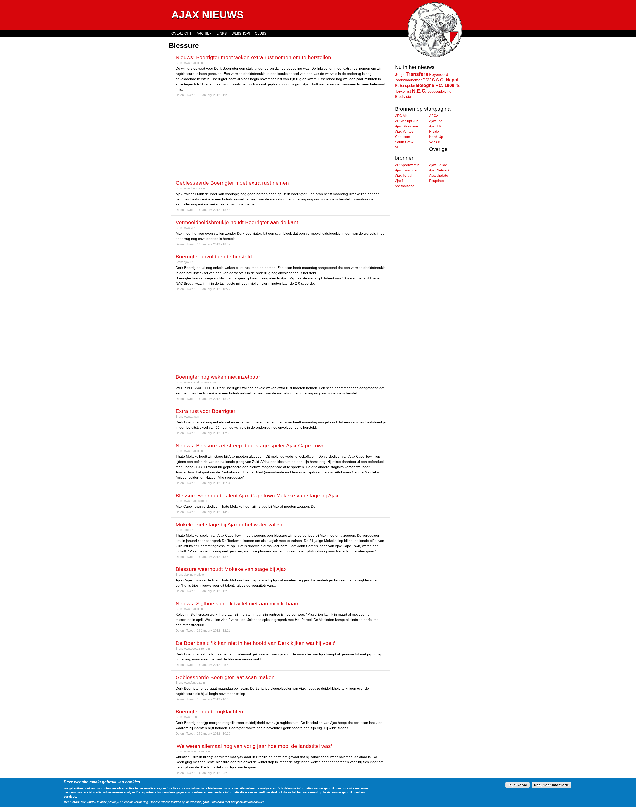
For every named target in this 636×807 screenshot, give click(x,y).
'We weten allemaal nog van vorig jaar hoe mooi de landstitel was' (254, 746)
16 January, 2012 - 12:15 (213, 591)
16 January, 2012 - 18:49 (213, 244)
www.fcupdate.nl (195, 188)
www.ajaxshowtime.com (200, 382)
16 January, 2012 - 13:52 (213, 556)
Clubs (260, 33)
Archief (204, 33)
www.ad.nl (191, 717)
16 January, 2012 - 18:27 (213, 289)
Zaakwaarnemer (408, 80)
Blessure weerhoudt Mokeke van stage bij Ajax (231, 569)
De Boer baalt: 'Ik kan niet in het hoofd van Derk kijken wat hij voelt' (255, 643)
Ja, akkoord (517, 785)
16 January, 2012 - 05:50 (213, 664)
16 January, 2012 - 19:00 (213, 95)
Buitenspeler (405, 85)
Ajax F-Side (438, 165)
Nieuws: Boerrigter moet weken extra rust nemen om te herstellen (253, 57)
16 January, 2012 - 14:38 (213, 512)
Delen (180, 95)
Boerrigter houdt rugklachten (209, 711)
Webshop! (241, 33)
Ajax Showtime (406, 126)
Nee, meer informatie (551, 785)
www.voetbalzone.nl (197, 648)
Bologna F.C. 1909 (435, 85)
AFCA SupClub (406, 121)
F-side (434, 131)
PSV (427, 80)
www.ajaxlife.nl (194, 63)
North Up (436, 137)
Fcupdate (436, 181)
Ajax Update (438, 175)
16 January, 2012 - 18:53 (213, 209)
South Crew (404, 142)
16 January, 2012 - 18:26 (213, 398)
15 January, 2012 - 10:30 (213, 699)
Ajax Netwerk (439, 170)
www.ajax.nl (192, 416)
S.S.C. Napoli (446, 79)
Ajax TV (435, 126)
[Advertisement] (281, 138)
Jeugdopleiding (439, 91)
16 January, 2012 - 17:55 (213, 433)
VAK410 (435, 142)
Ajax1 (399, 181)
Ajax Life (435, 121)
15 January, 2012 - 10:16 (213, 733)
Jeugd (400, 75)
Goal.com (402, 137)
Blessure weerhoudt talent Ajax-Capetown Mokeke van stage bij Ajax (257, 495)
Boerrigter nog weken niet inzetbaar (218, 377)
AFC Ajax (402, 116)
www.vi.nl (190, 228)
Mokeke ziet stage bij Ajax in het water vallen (229, 524)
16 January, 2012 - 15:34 (213, 483)
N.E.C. (419, 91)
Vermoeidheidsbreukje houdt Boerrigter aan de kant (237, 222)
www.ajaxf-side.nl (195, 501)
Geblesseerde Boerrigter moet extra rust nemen (232, 183)
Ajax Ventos (404, 131)
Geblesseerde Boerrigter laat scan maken (225, 677)
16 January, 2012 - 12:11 (213, 630)
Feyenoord (438, 74)
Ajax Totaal (403, 175)
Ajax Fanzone (406, 170)
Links (222, 33)
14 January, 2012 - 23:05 (213, 773)
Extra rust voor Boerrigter (205, 411)
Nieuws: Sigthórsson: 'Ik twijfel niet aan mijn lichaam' (238, 603)
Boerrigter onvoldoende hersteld (214, 256)
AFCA (433, 116)
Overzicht (181, 33)
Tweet (190, 95)
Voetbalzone (404, 186)
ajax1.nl (189, 262)
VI (396, 147)
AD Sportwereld (407, 165)
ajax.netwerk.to (194, 574)
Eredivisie (403, 97)
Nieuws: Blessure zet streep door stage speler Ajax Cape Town (250, 445)
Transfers (417, 74)
